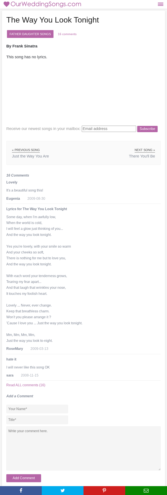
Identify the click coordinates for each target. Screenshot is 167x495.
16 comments (67, 34)
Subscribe (147, 129)
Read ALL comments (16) (25, 385)
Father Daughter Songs (30, 34)
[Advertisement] (83, 95)
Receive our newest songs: (43, 129)
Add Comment (24, 478)
